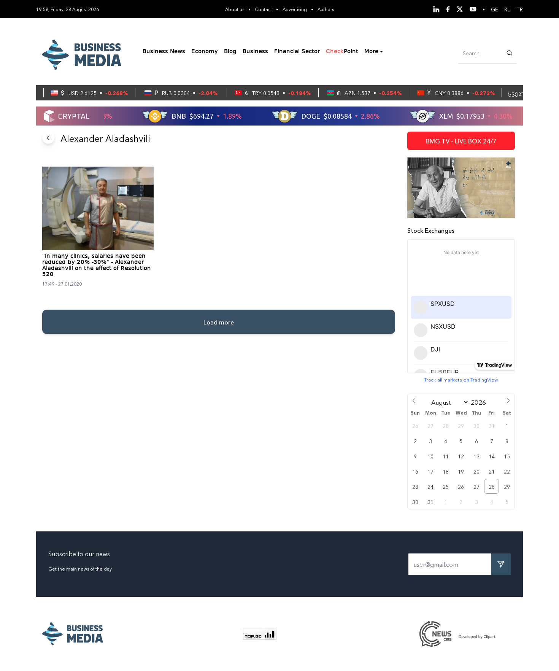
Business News (164, 52)
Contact (263, 9)
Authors (326, 9)
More (371, 52)
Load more (218, 322)
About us (234, 9)
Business (255, 52)
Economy (204, 52)
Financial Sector (297, 52)
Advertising (295, 9)
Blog (230, 52)
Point (342, 52)
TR (520, 9)
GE (494, 9)
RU (507, 9)
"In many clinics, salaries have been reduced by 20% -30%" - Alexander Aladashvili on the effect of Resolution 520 (96, 265)
